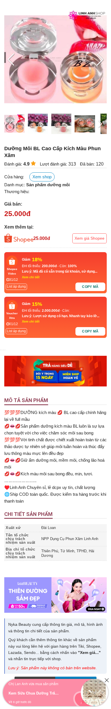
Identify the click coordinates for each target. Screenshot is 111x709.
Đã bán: (87, 164)
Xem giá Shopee (89, 238)
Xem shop (42, 176)
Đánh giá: (13, 164)
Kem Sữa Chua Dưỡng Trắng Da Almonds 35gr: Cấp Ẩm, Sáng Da (34, 693)
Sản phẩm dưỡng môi (48, 184)
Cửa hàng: (14, 176)
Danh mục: (14, 184)
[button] (100, 59)
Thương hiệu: (16, 191)
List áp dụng (16, 286)
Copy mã (90, 287)
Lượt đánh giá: (53, 164)
